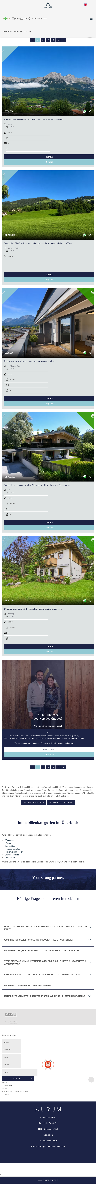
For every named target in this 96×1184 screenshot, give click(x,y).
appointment (49, 750)
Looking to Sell (39, 18)
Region (27, 32)
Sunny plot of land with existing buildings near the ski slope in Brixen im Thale (38, 243)
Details (49, 157)
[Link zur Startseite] (48, 1111)
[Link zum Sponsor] (11, 1016)
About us (7, 32)
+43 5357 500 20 (50, 1141)
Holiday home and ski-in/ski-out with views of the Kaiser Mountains (33, 119)
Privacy (5, 1088)
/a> (3, 731)
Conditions (7, 1085)
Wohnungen (10, 840)
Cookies (5, 1094)
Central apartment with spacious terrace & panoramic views (29, 361)
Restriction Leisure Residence (16, 1091)
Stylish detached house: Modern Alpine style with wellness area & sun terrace (37, 485)
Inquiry (49, 162)
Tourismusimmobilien (14, 852)
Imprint (5, 1082)
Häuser (8, 843)
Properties (7, 18)
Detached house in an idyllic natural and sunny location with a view (33, 609)
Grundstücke (10, 846)
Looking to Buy (21, 18)
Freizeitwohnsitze (12, 849)
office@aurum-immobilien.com (51, 1146)
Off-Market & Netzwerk (61, 802)
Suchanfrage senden (33, 802)
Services (18, 32)
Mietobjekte (10, 858)
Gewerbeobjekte (12, 855)
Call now (49, 755)
